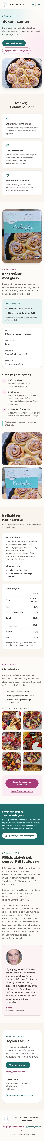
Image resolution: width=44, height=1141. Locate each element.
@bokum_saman (33, 1127)
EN (33, 4)
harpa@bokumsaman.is (22, 791)
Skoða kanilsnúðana (14, 43)
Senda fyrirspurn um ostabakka (22, 783)
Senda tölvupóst (19, 1065)
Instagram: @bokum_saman (21, 1095)
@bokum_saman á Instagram (22, 836)
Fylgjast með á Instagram (16, 50)
